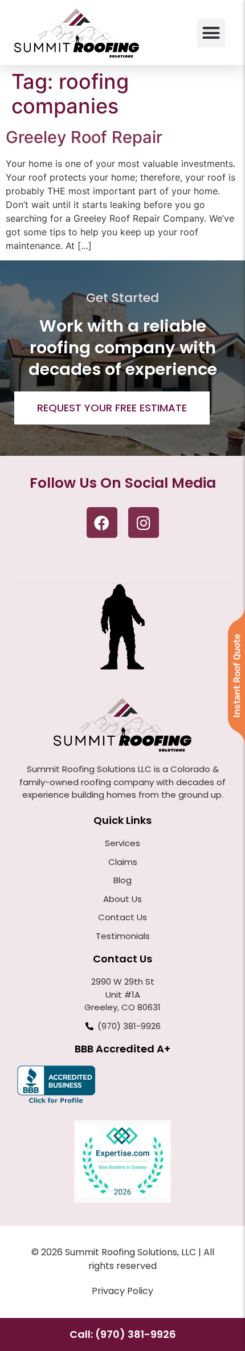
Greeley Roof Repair (84, 137)
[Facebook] (102, 522)
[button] (211, 33)
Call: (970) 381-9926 (123, 1334)
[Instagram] (143, 522)
